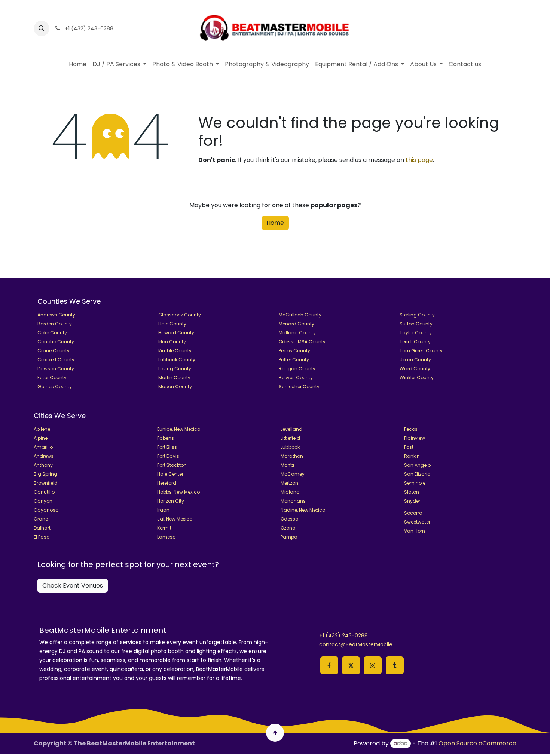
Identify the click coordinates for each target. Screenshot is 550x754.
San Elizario (417, 474)
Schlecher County (299, 386)
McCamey (293, 474)
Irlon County (172, 341)
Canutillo (44, 492)
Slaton (411, 492)
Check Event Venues (72, 585)
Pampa (289, 537)
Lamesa (166, 537)
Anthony (43, 465)
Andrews (44, 456)
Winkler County (417, 377)
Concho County (55, 341)
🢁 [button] (275, 732)
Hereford (166, 483)
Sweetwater (417, 522)
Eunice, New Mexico (178, 429)
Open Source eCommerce (477, 743)
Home (275, 222)
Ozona (288, 528)
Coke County (52, 333)
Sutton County (416, 324)
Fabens (165, 438)
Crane (41, 519)
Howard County (176, 333)
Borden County (54, 324)
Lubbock (290, 447)
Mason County (175, 386)
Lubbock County (176, 359)
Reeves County (296, 377)
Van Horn (414, 531)
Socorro (413, 513)
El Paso (41, 537)
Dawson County (55, 368)
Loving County (174, 368)
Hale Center (170, 474)
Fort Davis (168, 456)
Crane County (53, 350)
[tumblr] (395, 665)
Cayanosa (46, 510)
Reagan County (297, 368)
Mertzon (289, 483)
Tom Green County (421, 350)
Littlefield (290, 438)
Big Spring (45, 474)
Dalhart (42, 528)
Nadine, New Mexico (303, 510)
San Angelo (417, 465)
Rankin (412, 456)
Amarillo (43, 447)
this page (419, 160)
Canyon (43, 501)
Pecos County (294, 350)
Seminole (414, 483)
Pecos (411, 429)
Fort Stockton (172, 465)
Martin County (174, 377)
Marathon (292, 456)
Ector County (52, 377)
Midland (290, 492)
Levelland (291, 429)
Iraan (163, 510)
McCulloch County (300, 315)
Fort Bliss (167, 447)
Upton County (415, 359)
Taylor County (416, 333)
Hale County (172, 324)
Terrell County (415, 341)
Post (408, 447)
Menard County (296, 324)
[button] (41, 28)
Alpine (41, 438)
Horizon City (170, 501)
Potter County (294, 359)
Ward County (415, 368)
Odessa (290, 519)
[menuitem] (77, 64)
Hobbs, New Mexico (178, 492)
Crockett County (55, 359)
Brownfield (46, 483)
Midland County (297, 333)
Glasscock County (179, 315)
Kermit (164, 528)
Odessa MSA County (302, 341)
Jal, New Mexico (174, 519)
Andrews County (56, 315)
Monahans (293, 501)
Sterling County (417, 315)
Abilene (42, 429)
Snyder (412, 501)
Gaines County (54, 386)
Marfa (287, 465)
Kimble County (175, 350)
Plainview (414, 438)
